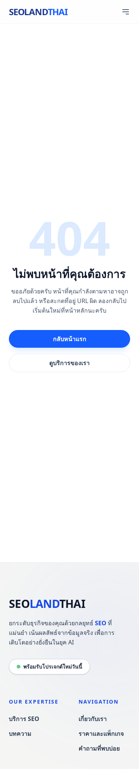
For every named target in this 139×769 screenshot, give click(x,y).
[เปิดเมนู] (125, 11)
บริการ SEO (24, 719)
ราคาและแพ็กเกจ (101, 733)
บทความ (20, 733)
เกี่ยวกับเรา (93, 719)
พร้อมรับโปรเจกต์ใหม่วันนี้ (52, 666)
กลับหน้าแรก (69, 339)
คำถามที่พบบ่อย (99, 748)
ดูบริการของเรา (69, 363)
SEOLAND (38, 12)
